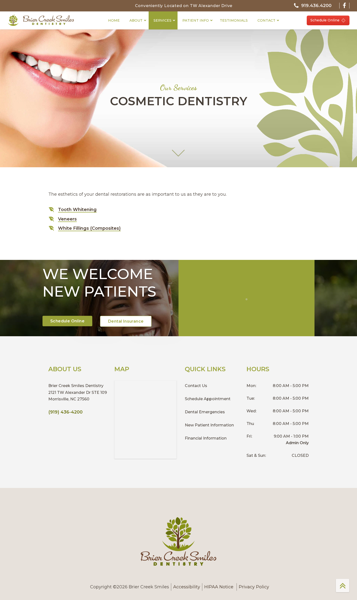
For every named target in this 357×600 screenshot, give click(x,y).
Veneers (67, 219)
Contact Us (196, 385)
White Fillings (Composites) (89, 228)
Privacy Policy (254, 587)
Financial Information (206, 438)
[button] (312, 5)
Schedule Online (325, 20)
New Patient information (209, 425)
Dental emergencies (205, 412)
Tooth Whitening (77, 209)
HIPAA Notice (219, 587)
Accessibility (186, 587)
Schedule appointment (207, 399)
